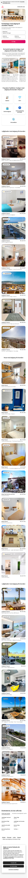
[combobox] (13, 33)
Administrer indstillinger (13, 869)
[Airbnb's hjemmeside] (3, 7)
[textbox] (7, 37)
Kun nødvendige (13, 866)
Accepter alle (13, 862)
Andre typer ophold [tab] (6, 813)
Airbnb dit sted (21, 6)
